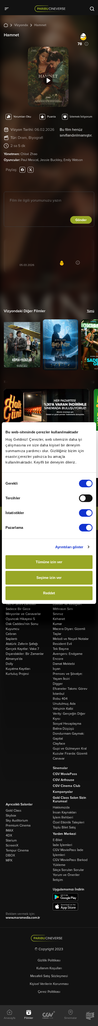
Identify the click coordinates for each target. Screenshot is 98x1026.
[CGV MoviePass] (90, 1015)
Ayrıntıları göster (69, 547)
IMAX (9, 830)
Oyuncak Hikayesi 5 (20, 619)
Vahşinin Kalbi (63, 709)
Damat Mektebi (64, 664)
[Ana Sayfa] (6, 25)
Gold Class (13, 811)
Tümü (90, 311)
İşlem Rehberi (63, 817)
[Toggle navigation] (8, 8)
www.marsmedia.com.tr (23, 918)
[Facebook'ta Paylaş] (22, 170)
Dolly (9, 664)
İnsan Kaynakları (64, 812)
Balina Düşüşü (63, 729)
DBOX (10, 855)
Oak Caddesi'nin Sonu (22, 624)
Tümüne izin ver (49, 562)
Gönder (81, 220)
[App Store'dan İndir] (65, 906)
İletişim (58, 880)
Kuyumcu (12, 629)
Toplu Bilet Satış (64, 827)
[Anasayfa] (49, 938)
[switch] (86, 498)
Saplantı (11, 639)
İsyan (56, 669)
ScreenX (12, 845)
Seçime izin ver (49, 578)
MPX (9, 860)
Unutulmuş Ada (64, 704)
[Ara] (92, 8)
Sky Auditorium (17, 820)
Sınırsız (58, 614)
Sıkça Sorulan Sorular (68, 870)
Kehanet (59, 619)
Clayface (59, 744)
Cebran (11, 634)
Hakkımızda (61, 807)
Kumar (57, 624)
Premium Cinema (18, 825)
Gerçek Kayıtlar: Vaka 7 (22, 649)
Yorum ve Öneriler (66, 875)
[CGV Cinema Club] (48, 1015)
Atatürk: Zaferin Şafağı (22, 644)
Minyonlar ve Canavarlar (23, 614)
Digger (58, 684)
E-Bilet (57, 840)
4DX (9, 835)
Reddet (49, 593)
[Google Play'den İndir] (65, 897)
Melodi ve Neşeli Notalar (71, 639)
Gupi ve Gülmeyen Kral (70, 749)
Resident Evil (62, 644)
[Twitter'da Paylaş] (31, 170)
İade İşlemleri (62, 845)
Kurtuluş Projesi (17, 674)
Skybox (11, 815)
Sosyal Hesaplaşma (67, 724)
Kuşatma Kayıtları (18, 669)
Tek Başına (61, 649)
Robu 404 (60, 699)
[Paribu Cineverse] (50, 8)
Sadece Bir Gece (18, 609)
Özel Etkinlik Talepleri (68, 822)
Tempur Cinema (17, 850)
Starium (11, 840)
